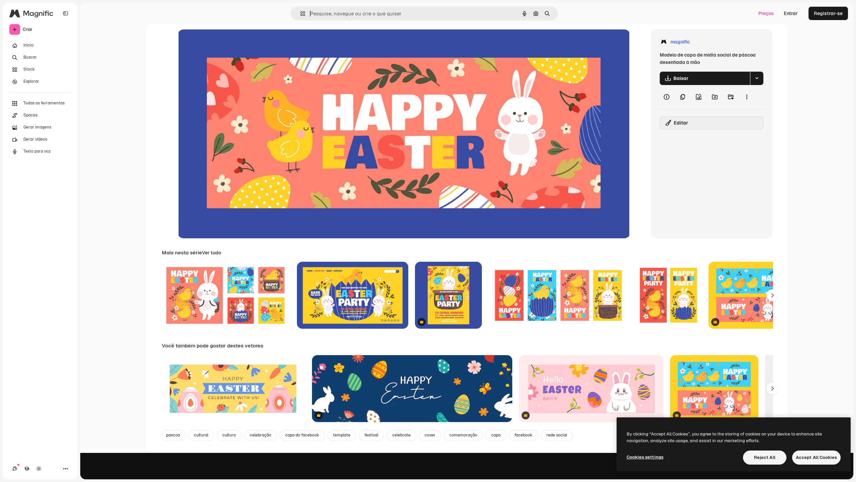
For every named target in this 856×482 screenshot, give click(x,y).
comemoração (463, 435)
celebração (260, 435)
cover (430, 435)
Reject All (764, 457)
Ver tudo (211, 253)
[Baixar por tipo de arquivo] (756, 78)
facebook (523, 435)
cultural (201, 435)
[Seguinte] (772, 295)
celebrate (401, 435)
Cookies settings (645, 457)
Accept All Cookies (816, 457)
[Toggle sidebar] (65, 13)
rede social (556, 435)
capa (496, 435)
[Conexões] (14, 468)
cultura (229, 435)
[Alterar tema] (38, 468)
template (341, 435)
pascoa (173, 435)
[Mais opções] (746, 97)
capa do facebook (302, 435)
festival (371, 435)
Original (220, 42)
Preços (766, 13)
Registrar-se (828, 13)
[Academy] (26, 468)
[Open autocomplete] (300, 13)
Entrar (791, 13)
